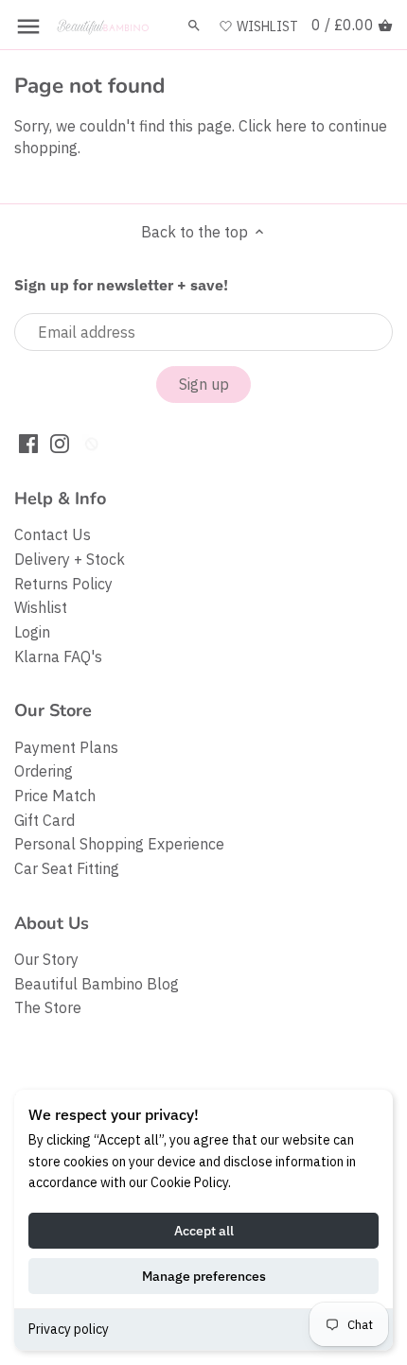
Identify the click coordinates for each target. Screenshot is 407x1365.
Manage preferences (204, 1276)
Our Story (46, 959)
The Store (47, 1007)
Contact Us (52, 534)
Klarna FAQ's (58, 656)
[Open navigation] (28, 26)
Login (32, 631)
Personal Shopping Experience (119, 843)
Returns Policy (63, 583)
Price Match (55, 795)
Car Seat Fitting (66, 868)
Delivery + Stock (69, 559)
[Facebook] (28, 442)
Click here (273, 125)
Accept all (204, 1230)
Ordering (43, 770)
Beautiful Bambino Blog (96, 983)
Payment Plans (66, 747)
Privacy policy (68, 1329)
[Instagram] (59, 442)
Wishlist (40, 607)
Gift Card (44, 820)
